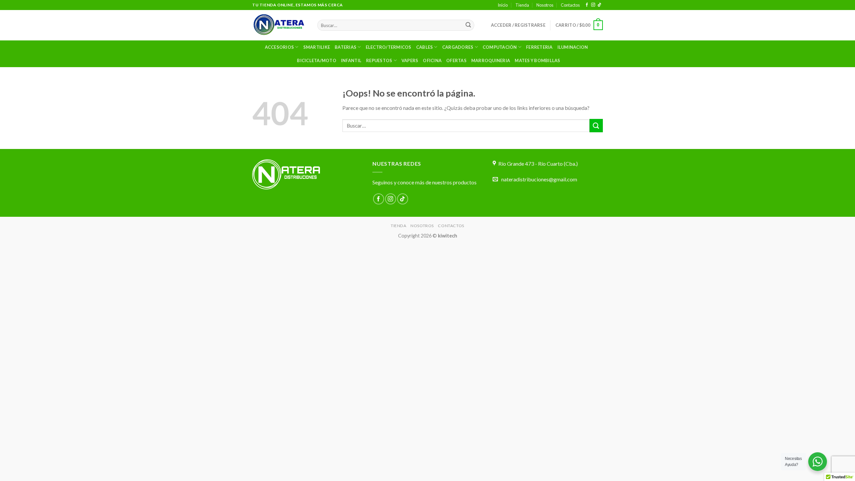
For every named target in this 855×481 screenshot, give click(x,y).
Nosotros (544, 5)
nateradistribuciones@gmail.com (539, 179)
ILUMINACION (572, 47)
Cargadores (458, 47)
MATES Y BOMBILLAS (537, 60)
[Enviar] (468, 25)
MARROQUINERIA (490, 60)
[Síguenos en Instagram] (593, 5)
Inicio (503, 5)
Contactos (570, 5)
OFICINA (432, 60)
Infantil (351, 60)
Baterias (345, 47)
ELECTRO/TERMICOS (388, 47)
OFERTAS (456, 60)
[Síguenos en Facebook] (587, 5)
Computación (500, 47)
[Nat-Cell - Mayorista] (279, 25)
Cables (424, 47)
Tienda (522, 5)
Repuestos (379, 60)
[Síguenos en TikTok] (599, 5)
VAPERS (409, 60)
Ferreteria (539, 47)
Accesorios (279, 47)
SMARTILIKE (316, 47)
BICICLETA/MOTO (316, 60)
